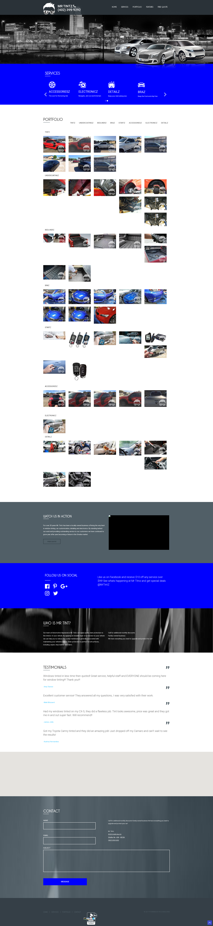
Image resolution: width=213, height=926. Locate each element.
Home (114, 7)
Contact (77, 912)
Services (124, 7)
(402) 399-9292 (69, 10)
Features (149, 7)
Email (45, 835)
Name (45, 820)
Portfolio (137, 7)
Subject (46, 848)
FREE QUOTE (163, 7)
